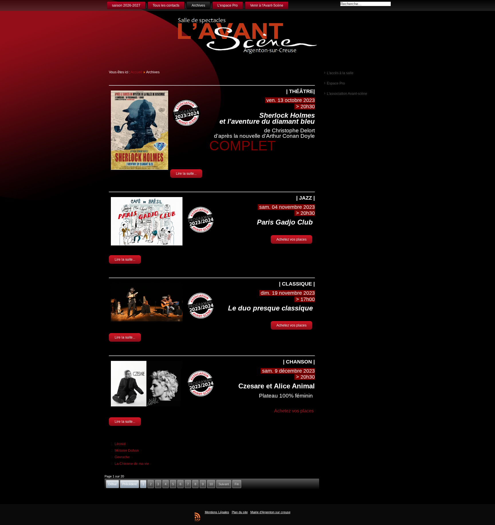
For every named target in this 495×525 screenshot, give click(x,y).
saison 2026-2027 (126, 5)
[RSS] (197, 517)
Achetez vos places (291, 239)
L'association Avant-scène (347, 94)
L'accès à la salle (340, 73)
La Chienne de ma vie (132, 464)
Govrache (122, 457)
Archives (198, 5)
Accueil (136, 72)
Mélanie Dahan (127, 451)
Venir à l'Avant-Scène (266, 5)
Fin (237, 484)
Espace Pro (336, 83)
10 (211, 484)
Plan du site (240, 512)
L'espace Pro (227, 5)
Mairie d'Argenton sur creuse (270, 512)
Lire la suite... (186, 174)
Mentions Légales (217, 512)
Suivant (224, 484)
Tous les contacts (166, 5)
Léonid (120, 444)
